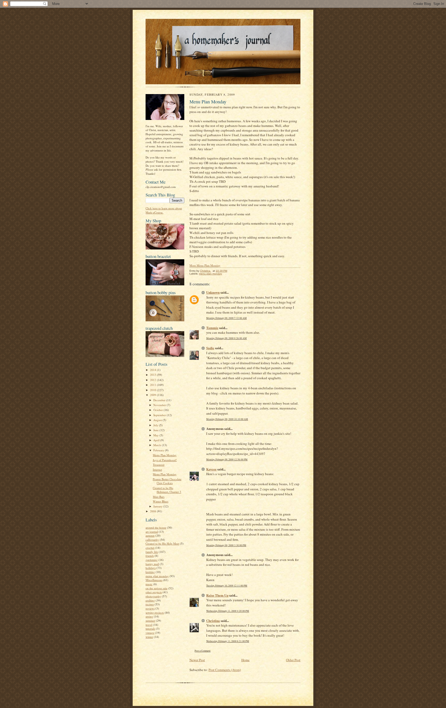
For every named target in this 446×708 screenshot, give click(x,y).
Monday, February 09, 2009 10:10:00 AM (227, 419)
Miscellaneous (154, 580)
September (160, 415)
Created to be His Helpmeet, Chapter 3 (167, 490)
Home (245, 660)
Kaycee (211, 469)
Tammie (212, 327)
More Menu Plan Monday (204, 265)
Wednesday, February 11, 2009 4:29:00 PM (227, 611)
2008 (153, 511)
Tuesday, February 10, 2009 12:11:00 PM (226, 585)
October (158, 410)
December (159, 400)
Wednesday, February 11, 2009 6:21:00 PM (227, 641)
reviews (150, 608)
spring (149, 616)
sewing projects (155, 612)
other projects (154, 592)
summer (150, 620)
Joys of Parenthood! (165, 460)
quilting (150, 600)
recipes (150, 604)
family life (152, 552)
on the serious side (157, 588)
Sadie (210, 347)
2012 (153, 380)
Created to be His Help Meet (162, 543)
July (156, 425)
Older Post (293, 660)
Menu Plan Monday (165, 455)
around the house (156, 527)
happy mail (152, 564)
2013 (153, 375)
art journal (152, 532)
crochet (150, 548)
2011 (153, 385)
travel (149, 625)
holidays (151, 568)
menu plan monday (157, 576)
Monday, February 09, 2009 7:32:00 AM (226, 318)
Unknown (213, 292)
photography (153, 596)
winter (149, 637)
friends (150, 556)
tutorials (150, 628)
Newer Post (197, 660)
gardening (152, 560)
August (158, 420)
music (149, 584)
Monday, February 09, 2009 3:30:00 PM (226, 545)
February (159, 450)
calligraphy (152, 540)
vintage (150, 633)
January (158, 506)
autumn (150, 535)
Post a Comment (203, 650)
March (157, 445)
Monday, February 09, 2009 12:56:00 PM (227, 459)
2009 (153, 395)
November (160, 405)
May (156, 435)
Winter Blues (160, 501)
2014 (153, 370)
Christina (213, 620)
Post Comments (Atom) (225, 669)
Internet (157, 469)
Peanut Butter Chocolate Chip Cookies (167, 481)
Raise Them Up (217, 595)
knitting (150, 572)
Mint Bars (158, 497)
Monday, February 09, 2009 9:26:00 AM (226, 338)
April (156, 440)
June (156, 430)
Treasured (158, 465)
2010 (153, 390)
